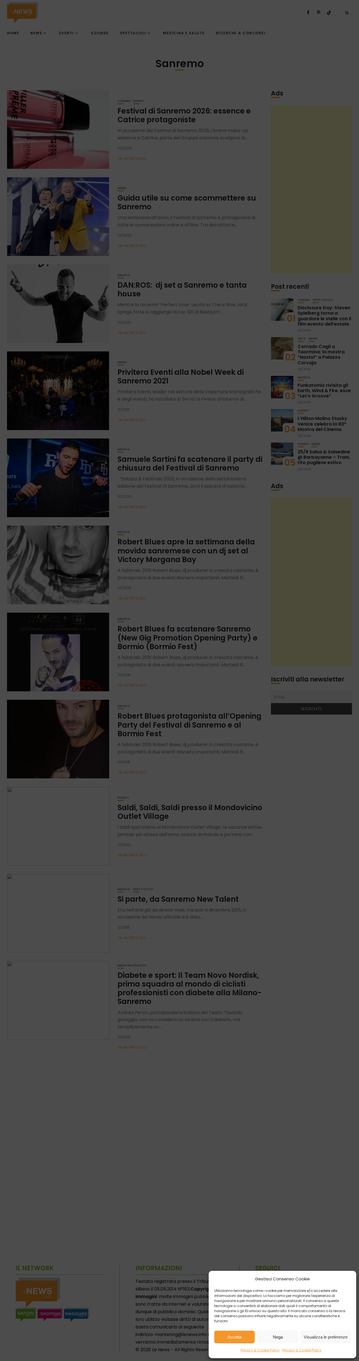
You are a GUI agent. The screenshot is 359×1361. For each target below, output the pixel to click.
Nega (278, 1337)
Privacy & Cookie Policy (260, 1350)
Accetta (234, 1337)
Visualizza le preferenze (326, 1337)
